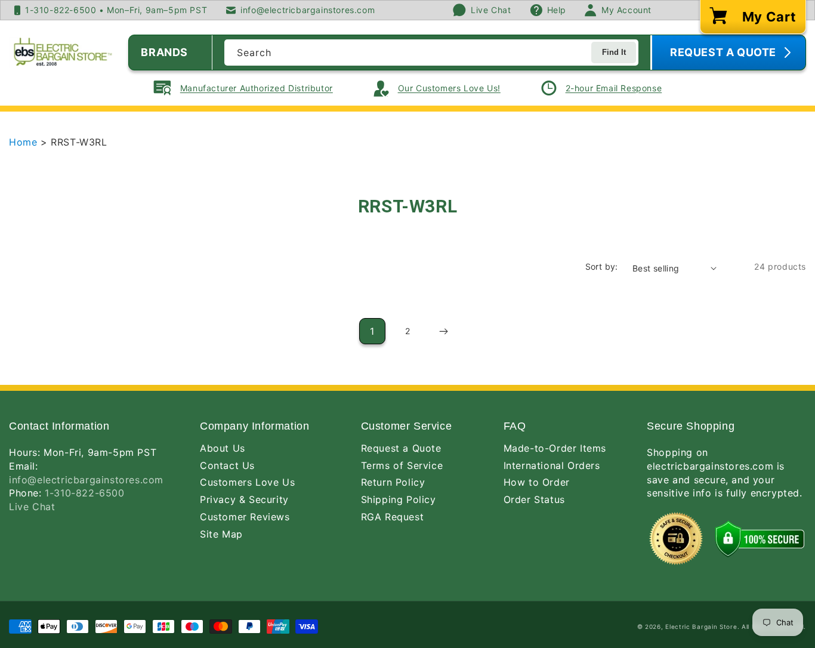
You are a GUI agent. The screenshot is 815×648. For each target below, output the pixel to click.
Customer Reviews (245, 517)
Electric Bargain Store (701, 626)
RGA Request (392, 517)
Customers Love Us (247, 482)
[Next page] (443, 331)
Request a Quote (401, 448)
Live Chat (32, 507)
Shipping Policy (398, 499)
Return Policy (393, 482)
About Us (222, 448)
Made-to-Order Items (555, 448)
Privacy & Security (244, 499)
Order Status (534, 499)
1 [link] (372, 331)
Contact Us (227, 465)
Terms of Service (402, 465)
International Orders (552, 465)
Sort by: (601, 266)
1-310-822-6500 (84, 493)
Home (25, 142)
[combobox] (431, 52)
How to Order (537, 482)
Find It (614, 52)
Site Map (221, 534)
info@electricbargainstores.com (86, 480)
